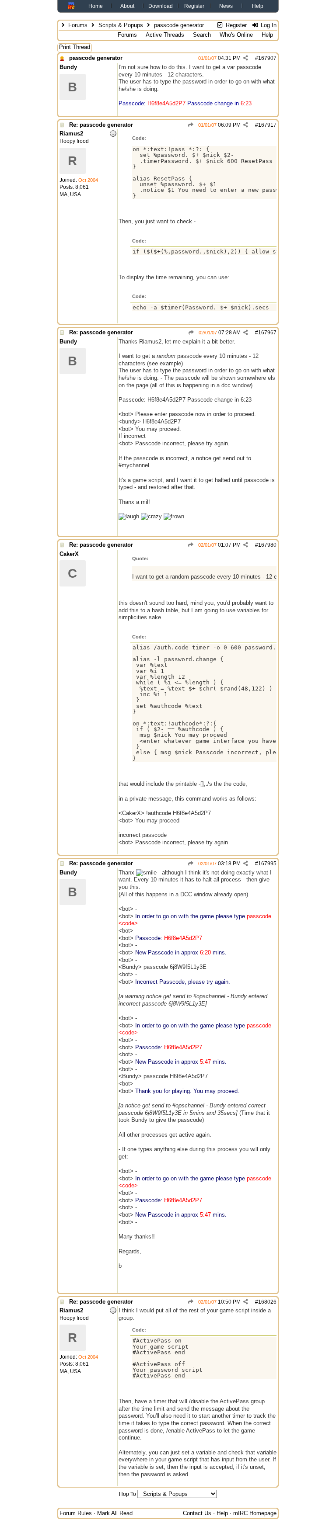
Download (160, 6)
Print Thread (74, 47)
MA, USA (70, 194)
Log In (267, 25)
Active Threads (165, 34)
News (226, 6)
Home (95, 6)
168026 (267, 1302)
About (127, 6)
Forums (78, 25)
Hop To (127, 1494)
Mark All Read (115, 1513)
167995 (267, 863)
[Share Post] (246, 58)
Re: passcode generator (101, 124)
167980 (267, 545)
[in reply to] (190, 125)
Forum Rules (76, 1513)
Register (194, 6)
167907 (267, 58)
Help (257, 6)
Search (202, 34)
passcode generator (95, 58)
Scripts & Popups (120, 25)
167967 (267, 333)
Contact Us (197, 1513)
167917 (267, 125)
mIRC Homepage (254, 1513)
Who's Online (236, 34)
